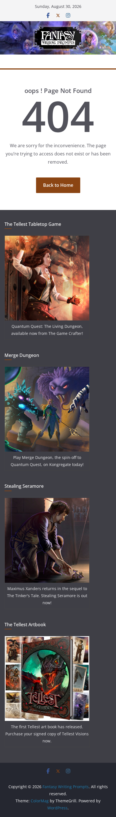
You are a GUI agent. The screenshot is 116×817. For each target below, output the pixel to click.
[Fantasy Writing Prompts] (58, 25)
